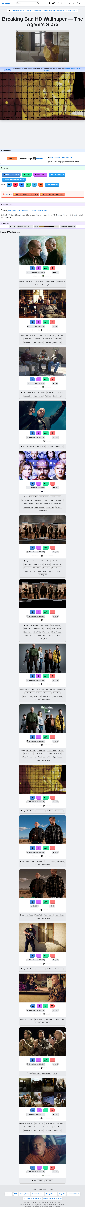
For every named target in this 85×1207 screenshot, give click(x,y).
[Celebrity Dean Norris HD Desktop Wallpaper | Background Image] (42, 1163)
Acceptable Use (51, 1194)
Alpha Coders (6, 3)
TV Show (33, 210)
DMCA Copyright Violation (32, 1198)
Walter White (61, 281)
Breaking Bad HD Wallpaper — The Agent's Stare (60, 10)
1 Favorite (41, 174)
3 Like (27, 174)
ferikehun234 (48, 330)
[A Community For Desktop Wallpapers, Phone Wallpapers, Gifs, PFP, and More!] (9, 10)
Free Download (12, 174)
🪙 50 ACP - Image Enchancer (52, 194)
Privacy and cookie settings (52, 1198)
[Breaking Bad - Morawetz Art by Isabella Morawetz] (42, 1106)
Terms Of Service (37, 1194)
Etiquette (62, 1194)
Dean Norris (12, 210)
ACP (6, 194)
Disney (17, 215)
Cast (60, 215)
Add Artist (11, 159)
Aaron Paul (57, 503)
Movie (22, 215)
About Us (8, 1194)
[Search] (37, 3)
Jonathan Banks (55, 497)
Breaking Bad (42, 210)
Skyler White (28, 338)
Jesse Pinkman (28, 507)
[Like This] (45, 1006)
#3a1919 (46, 226)
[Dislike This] (52, 848)
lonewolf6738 (48, 910)
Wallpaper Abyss (18, 10)
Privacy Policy (24, 1194)
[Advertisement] (42, 134)
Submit (56, 3)
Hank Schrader (23, 210)
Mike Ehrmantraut (27, 500)
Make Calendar (57, 174)
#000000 (51, 226)
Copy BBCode (52, 184)
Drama (39, 215)
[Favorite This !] (38, 848)
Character (8, 217)
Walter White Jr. (30, 335)
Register (80, 3)
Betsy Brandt (60, 335)
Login (73, 3)
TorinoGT (48, 276)
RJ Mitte (40, 335)
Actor (50, 215)
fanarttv (39, 159)
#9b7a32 (41, 226)
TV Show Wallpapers (34, 10)
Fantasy (11, 215)
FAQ (15, 1194)
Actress (33, 215)
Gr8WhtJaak (48, 491)
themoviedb (48, 556)
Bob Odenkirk (33, 497)
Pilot (27, 215)
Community (66, 3)
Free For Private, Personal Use (61, 157)
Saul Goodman (44, 497)
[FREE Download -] (32, 848)
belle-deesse (48, 1068)
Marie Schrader (49, 335)
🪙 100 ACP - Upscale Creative (26, 194)
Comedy (66, 215)
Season (45, 215)
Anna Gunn (37, 338)
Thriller (55, 215)
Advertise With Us (74, 1194)
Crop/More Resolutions (13, 179)
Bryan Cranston (50, 281)
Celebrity (40, 1180)
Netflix (72, 215)
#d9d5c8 (56, 226)
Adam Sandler (46, 1073)
